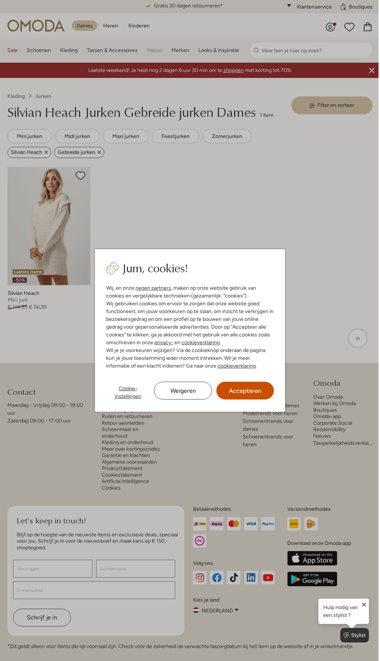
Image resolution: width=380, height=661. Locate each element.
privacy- (162, 342)
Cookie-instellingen (126, 392)
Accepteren (241, 390)
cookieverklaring (199, 342)
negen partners (152, 288)
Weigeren (180, 390)
